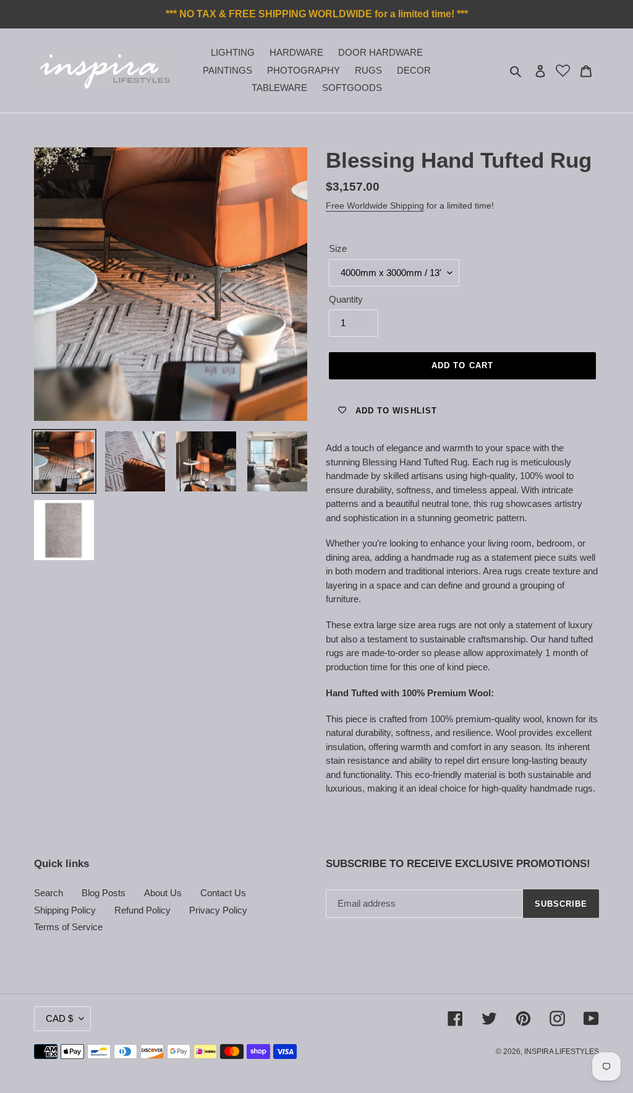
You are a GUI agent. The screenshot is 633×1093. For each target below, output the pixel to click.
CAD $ (59, 1018)
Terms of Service (68, 927)
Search (48, 893)
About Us (163, 893)
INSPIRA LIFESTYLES (561, 1051)
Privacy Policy (218, 910)
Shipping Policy (65, 910)
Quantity (346, 299)
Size (338, 248)
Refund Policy (142, 910)
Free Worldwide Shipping (375, 205)
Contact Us (223, 893)
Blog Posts (103, 893)
